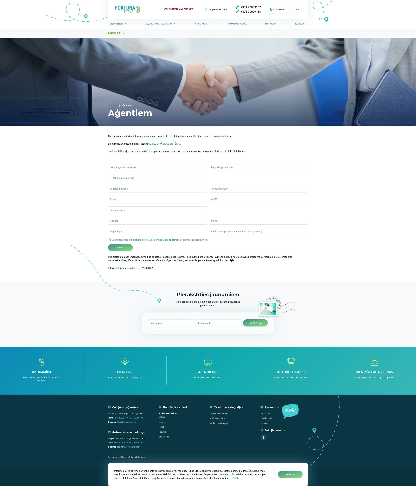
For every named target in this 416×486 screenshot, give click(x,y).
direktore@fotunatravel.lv (128, 447)
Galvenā (112, 105)
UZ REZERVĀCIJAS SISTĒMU (164, 143)
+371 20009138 (136, 418)
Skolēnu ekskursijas (219, 423)
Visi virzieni (116, 23)
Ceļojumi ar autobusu (219, 413)
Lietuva (162, 422)
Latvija (162, 417)
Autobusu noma (237, 23)
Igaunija (162, 432)
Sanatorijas (164, 437)
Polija (161, 427)
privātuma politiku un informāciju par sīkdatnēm (155, 240)
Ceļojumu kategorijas (158, 23)
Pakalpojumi (201, 23)
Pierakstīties (255, 323)
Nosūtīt (120, 247)
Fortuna (127, 9)
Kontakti (300, 23)
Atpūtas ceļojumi (217, 418)
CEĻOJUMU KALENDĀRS (178, 9)
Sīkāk (236, 478)
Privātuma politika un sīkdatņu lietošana (126, 457)
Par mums (271, 23)
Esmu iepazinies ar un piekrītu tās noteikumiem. (160, 240)
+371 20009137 (121, 418)
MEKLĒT (114, 33)
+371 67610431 (136, 442)
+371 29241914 (121, 442)
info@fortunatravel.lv (126, 422)
